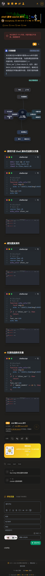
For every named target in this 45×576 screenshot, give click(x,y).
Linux (9, 464)
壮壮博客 (19, 563)
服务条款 (22, 566)
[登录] (37, 3)
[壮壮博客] (3, 4)
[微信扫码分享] (17, 439)
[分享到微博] (22, 439)
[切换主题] (42, 3)
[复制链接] (12, 439)
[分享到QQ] (27, 439)
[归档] (8, 3)
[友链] (19, 3)
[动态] (12, 3)
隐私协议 (32, 563)
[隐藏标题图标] (38, 44)
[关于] (23, 3)
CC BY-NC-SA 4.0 (16, 429)
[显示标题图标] (35, 44)
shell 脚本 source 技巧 (21, 426)
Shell (19, 464)
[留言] (16, 3)
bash (14, 464)
